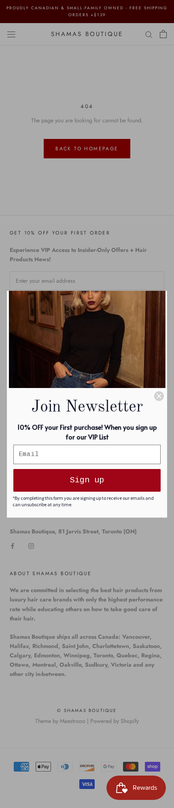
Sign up (87, 480)
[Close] (159, 396)
